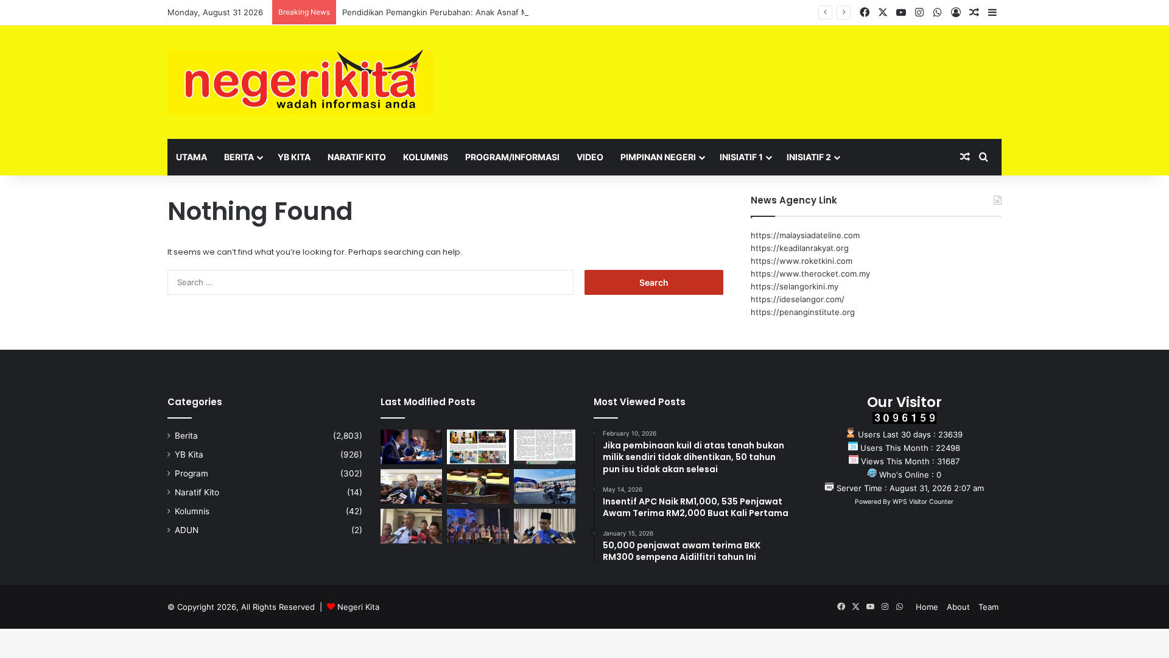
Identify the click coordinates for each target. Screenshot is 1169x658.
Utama (191, 157)
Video (590, 157)
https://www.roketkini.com (801, 261)
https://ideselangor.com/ (797, 299)
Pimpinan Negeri (658, 157)
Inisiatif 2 (809, 157)
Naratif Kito (357, 157)
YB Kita (294, 157)
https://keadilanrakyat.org (800, 248)
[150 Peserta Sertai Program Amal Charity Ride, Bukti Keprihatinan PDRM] (544, 486)
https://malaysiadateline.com (805, 235)
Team (988, 607)
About (958, 607)
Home (927, 607)
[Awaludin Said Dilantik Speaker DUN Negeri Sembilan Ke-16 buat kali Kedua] (477, 486)
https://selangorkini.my (794, 286)
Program (191, 473)
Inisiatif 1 (741, 157)
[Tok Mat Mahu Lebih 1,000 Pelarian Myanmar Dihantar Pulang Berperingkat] (411, 526)
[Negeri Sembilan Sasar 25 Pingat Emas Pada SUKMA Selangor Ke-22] (544, 526)
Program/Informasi (512, 157)
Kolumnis (425, 157)
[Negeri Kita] (300, 82)
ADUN (186, 530)
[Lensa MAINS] (477, 447)
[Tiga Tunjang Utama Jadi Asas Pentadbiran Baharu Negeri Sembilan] (477, 526)
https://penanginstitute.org (803, 312)
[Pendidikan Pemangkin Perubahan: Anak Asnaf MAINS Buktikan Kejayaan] (544, 447)
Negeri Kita (358, 607)
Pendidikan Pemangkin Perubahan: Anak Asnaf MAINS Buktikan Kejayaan (479, 12)
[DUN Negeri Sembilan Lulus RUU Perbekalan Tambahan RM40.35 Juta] (411, 486)
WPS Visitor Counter (923, 502)
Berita (239, 157)
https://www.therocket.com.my (810, 273)
